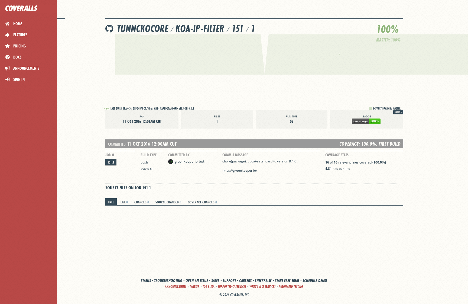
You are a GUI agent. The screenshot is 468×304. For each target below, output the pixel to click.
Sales (215, 280)
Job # (109, 155)
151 (237, 28)
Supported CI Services (232, 286)
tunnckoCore (142, 28)
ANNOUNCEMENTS (175, 286)
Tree (111, 202)
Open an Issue (197, 280)
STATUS (146, 280)
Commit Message (235, 155)
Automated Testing (291, 286)
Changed (141, 202)
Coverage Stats (337, 155)
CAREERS (245, 280)
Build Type (149, 155)
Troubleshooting (168, 280)
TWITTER (194, 286)
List (124, 202)
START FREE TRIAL (287, 280)
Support (229, 280)
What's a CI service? (262, 286)
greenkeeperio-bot (189, 161)
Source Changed (168, 202)
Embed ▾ (398, 112)
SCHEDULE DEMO (315, 280)
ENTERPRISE (263, 280)
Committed (117, 144)
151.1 (111, 162)
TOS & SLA (208, 286)
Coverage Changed (202, 202)
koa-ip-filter (200, 28)
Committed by (179, 155)
